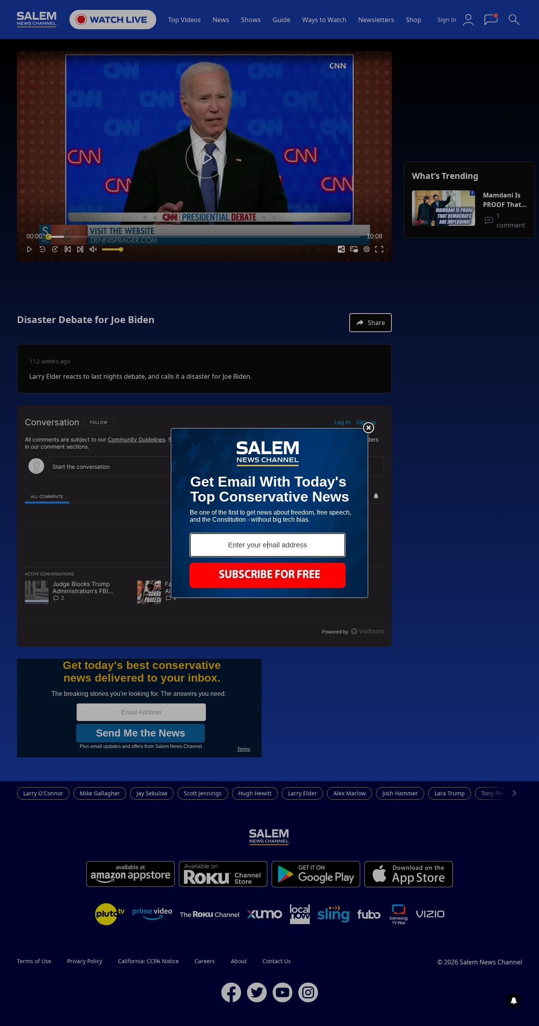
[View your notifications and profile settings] (514, 1001)
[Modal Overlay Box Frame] (269, 513)
